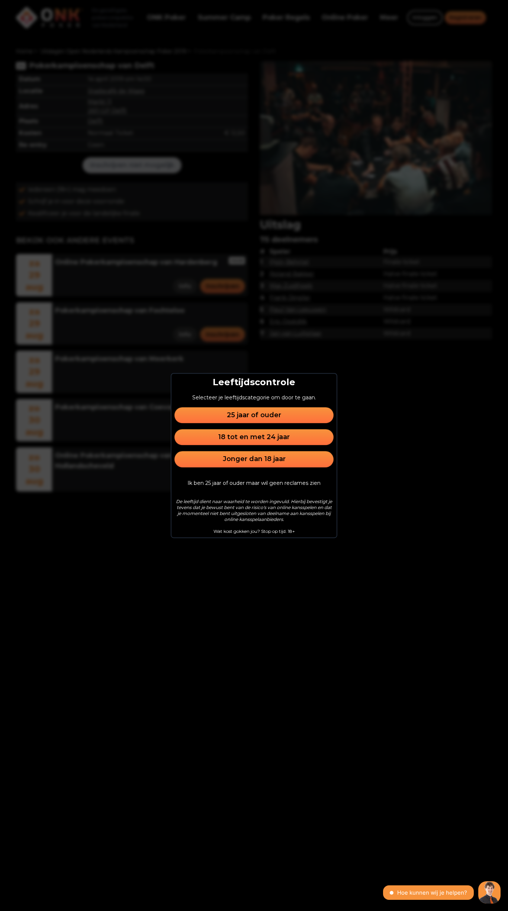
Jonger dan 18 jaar (254, 459)
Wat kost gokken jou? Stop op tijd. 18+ (254, 531)
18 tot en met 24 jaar (254, 437)
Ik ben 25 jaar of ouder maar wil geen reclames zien (254, 483)
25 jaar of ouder (254, 415)
